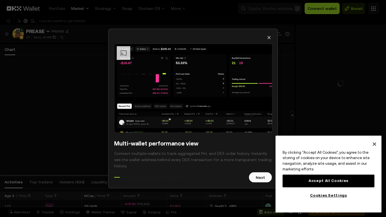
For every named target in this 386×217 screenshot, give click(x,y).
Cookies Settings (328, 195)
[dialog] (193, 108)
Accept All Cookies (328, 181)
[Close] (374, 144)
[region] (328, 174)
